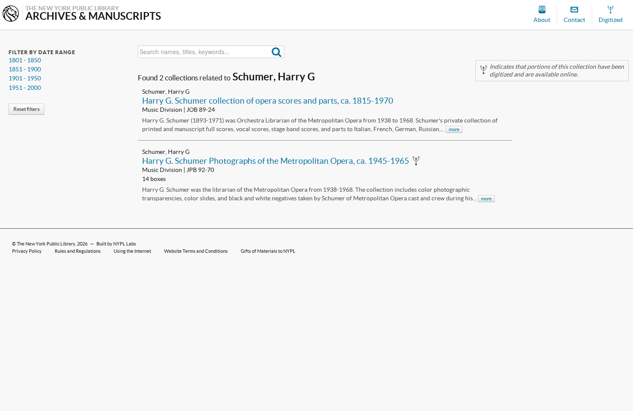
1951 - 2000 (25, 87)
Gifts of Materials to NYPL (268, 251)
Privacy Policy (27, 251)
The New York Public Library (46, 243)
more (454, 129)
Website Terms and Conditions (196, 251)
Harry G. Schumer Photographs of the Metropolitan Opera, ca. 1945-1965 (275, 161)
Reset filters (26, 109)
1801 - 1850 (25, 60)
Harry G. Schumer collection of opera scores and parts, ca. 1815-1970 (267, 100)
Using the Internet (132, 251)
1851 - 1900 (25, 69)
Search (276, 52)
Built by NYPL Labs (116, 243)
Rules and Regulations (78, 251)
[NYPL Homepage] (11, 14)
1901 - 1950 (25, 78)
